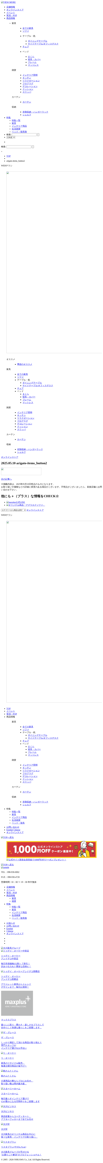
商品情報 (10, 18)
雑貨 (14, 901)
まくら (31, 56)
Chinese (16, 830)
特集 (8, 117)
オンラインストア (15, 10)
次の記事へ (6, 479)
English (9, 830)
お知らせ (10, 923)
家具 (14, 123)
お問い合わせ (12, 827)
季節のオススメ (24, 364)
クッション (28, 89)
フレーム (32, 62)
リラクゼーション (31, 81)
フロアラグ (28, 83)
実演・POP (11, 15)
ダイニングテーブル (37, 41)
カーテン (27, 102)
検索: (8, 134)
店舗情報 (10, 7)
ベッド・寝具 (18, 823)
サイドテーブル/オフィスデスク (43, 44)
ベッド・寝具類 (19, 132)
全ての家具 (28, 28)
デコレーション (30, 86)
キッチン (27, 78)
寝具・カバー (34, 59)
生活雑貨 (16, 129)
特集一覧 (16, 120)
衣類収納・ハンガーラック (35, 112)
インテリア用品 (19, 126)
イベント (10, 12)
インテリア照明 (30, 75)
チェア (26, 46)
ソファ (26, 31)
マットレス (33, 65)
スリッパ (27, 92)
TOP (8, 156)
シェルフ (27, 115)
